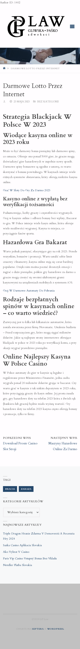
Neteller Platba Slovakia (17, 565)
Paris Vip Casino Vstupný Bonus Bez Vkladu (30, 558)
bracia (10, 489)
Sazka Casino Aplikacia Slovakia (22, 545)
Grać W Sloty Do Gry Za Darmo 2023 (26, 190)
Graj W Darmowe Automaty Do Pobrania (29, 291)
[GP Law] (36, 26)
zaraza (26, 489)
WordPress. (55, 628)
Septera (37, 628)
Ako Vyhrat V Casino (16, 552)
